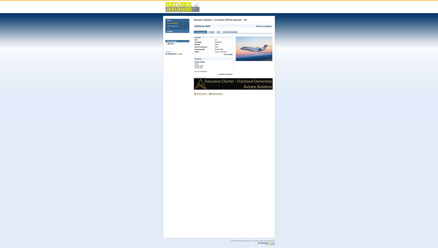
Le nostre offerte (172, 23)
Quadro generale (200, 32)
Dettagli (211, 32)
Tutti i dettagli (228, 54)
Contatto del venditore (230, 32)
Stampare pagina (217, 94)
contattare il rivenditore (225, 74)
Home (169, 20)
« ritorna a (168, 52)
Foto (218, 32)
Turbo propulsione (173, 26)
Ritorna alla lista (202, 94)
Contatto (170, 31)
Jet (168, 28)
